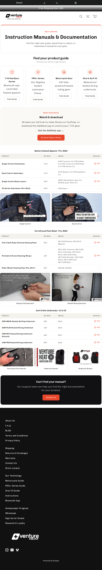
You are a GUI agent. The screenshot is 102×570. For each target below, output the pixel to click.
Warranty (10, 458)
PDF (98, 164)
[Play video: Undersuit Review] (51, 357)
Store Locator (12, 468)
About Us (10, 420)
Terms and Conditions (16, 435)
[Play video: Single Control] (25, 207)
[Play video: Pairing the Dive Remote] (16, 357)
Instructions (11, 495)
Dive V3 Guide (12, 490)
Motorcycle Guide (14, 480)
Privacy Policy (12, 440)
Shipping (9, 448)
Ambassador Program (17, 508)
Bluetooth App (12, 500)
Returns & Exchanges (16, 453)
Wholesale (10, 513)
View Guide (12, 99)
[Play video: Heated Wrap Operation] (77, 287)
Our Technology (13, 475)
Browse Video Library (51, 137)
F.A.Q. (8, 425)
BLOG (8, 430)
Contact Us (51, 397)
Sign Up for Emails (14, 518)
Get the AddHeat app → (51, 130)
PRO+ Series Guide (15, 485)
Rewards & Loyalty (15, 523)
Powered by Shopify (51, 561)
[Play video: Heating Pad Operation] (25, 287)
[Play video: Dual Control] (77, 207)
